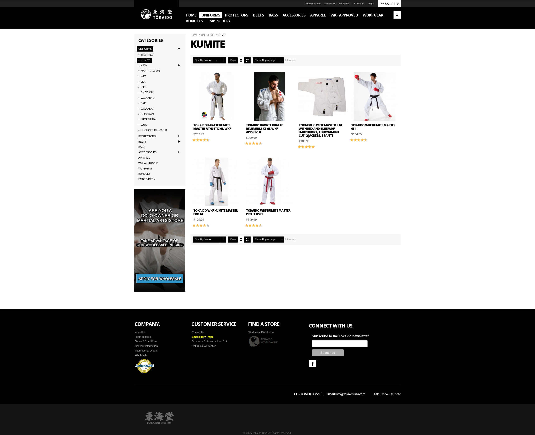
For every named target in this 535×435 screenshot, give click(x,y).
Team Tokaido (143, 336)
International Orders (146, 350)
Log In (371, 3)
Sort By (199, 60)
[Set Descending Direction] (223, 60)
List (247, 60)
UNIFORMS (207, 35)
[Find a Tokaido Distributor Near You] (263, 341)
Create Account (312, 3)
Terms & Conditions (146, 341)
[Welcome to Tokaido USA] (156, 14)
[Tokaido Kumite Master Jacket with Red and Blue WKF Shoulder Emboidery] (322, 96)
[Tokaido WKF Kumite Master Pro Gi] (216, 181)
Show (258, 60)
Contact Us (198, 332)
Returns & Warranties (204, 346)
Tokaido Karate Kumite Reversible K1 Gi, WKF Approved (264, 128)
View (233, 60)
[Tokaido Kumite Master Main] (374, 96)
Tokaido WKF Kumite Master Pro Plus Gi (268, 212)
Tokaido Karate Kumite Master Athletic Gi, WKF (212, 127)
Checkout (359, 3)
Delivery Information (146, 346)
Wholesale (329, 3)
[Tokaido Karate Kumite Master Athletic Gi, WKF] (216, 96)
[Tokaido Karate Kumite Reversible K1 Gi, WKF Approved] (269, 96)
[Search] (397, 15)
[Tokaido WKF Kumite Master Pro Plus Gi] (269, 181)
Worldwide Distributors (261, 332)
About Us (140, 332)
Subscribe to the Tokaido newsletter (340, 336)
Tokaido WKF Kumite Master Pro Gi (215, 212)
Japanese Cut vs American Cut (209, 341)
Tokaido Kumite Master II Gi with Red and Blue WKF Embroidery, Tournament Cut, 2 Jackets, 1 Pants (320, 130)
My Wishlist (344, 3)
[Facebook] (312, 363)
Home (194, 35)
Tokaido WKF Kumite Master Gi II (373, 127)
